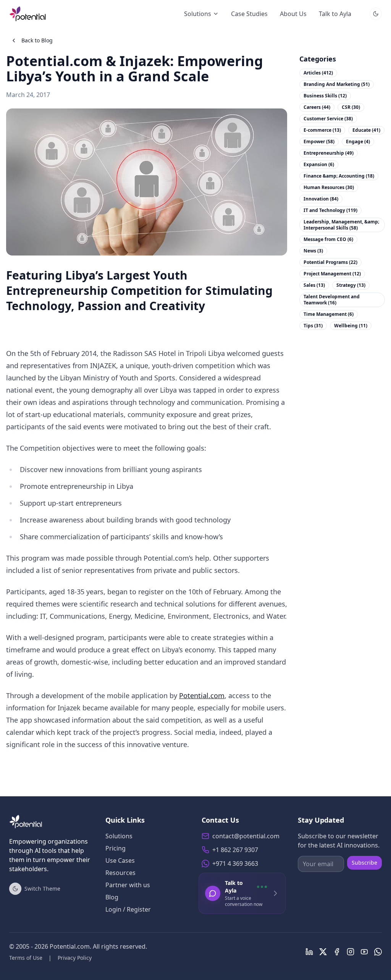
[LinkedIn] (309, 952)
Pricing (115, 848)
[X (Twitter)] (323, 952)
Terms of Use (25, 957)
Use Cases (120, 860)
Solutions (197, 14)
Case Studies (249, 14)
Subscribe (364, 862)
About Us (293, 14)
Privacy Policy (75, 957)
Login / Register (128, 909)
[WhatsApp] (378, 952)
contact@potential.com (246, 836)
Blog (111, 897)
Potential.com (202, 695)
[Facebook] (337, 952)
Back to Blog (37, 40)
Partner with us (127, 885)
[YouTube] (364, 952)
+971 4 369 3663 (235, 863)
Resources (120, 872)
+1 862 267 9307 (235, 850)
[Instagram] (350, 952)
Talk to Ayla (335, 14)
